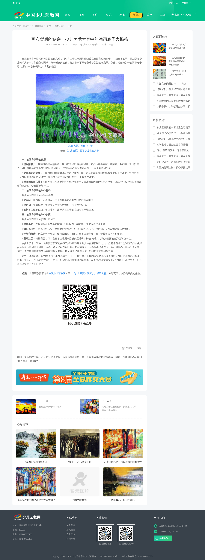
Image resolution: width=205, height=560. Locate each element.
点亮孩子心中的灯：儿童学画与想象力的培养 (173, 133)
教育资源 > (40, 26)
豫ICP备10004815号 (109, 556)
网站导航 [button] (173, 3)
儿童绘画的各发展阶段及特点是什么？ (173, 101)
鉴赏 (149, 14)
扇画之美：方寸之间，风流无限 (173, 95)
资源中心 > (28, 26)
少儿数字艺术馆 (181, 14)
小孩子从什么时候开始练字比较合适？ (173, 106)
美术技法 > (59, 26)
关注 (95, 14)
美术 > (50, 26)
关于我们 (70, 525)
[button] (78, 383)
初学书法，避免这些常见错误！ (173, 144)
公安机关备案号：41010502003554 (137, 556)
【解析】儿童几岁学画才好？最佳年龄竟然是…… (173, 89)
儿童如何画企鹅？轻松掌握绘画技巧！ (173, 167)
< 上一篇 (50, 404)
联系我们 (70, 530)
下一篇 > (119, 405)
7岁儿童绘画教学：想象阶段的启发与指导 (173, 150)
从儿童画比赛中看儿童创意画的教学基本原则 (177, 61)
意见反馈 (70, 534)
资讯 (109, 14)
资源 (136, 14)
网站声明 (70, 539)
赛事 (122, 14)
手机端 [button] (185, 3)
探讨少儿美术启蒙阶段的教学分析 (173, 162)
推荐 (81, 14)
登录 (18, 3)
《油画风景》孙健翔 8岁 (79, 145)
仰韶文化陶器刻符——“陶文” (172, 83)
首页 (68, 14)
